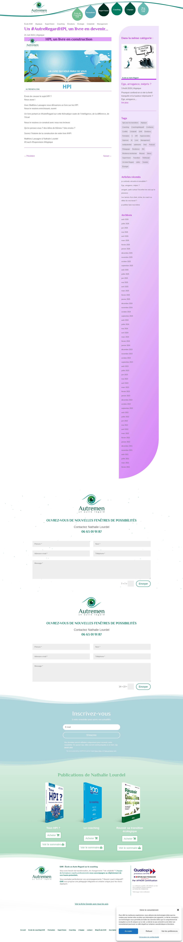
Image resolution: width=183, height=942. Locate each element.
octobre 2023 (126, 358)
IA (131, 140)
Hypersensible (145, 136)
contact (89, 930)
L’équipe (81, 930)
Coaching (61, 24)
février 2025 (125, 295)
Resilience (136, 149)
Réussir (142, 153)
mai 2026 (124, 232)
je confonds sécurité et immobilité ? (134, 181)
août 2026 (124, 219)
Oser (145, 145)
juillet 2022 (125, 417)
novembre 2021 (126, 450)
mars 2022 (125, 433)
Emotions (148, 131)
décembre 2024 (126, 303)
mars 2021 (125, 463)
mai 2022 (124, 425)
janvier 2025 (125, 299)
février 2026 (125, 245)
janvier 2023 (125, 396)
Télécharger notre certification (141, 892)
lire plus (124, 103)
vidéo (138, 162)
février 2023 (125, 391)
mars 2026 (125, 240)
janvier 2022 (125, 442)
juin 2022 (124, 421)
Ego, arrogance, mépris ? (136, 84)
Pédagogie (126, 149)
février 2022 (125, 438)
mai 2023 (124, 379)
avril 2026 (124, 236)
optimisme (137, 145)
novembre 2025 (126, 257)
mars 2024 (125, 337)
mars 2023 (125, 387)
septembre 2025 (127, 266)
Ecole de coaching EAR (36, 930)
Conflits (124, 131)
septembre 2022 (127, 408)
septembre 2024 (127, 316)
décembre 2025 (126, 253)
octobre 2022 (126, 404)
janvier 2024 (125, 345)
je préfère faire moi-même (130, 205)
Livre (136, 140)
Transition (136, 158)
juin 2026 (124, 228)
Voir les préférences (169, 931)
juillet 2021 (125, 459)
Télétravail (146, 158)
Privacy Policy (98, 751)
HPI (136, 136)
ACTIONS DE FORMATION (140, 889)
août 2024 (124, 320)
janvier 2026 (125, 249)
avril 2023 (124, 383)
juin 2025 (124, 278)
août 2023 (124, 366)
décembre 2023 (126, 349)
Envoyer (143, 583)
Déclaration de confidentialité (149, 937)
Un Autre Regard (128, 162)
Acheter (51, 835)
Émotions (71, 24)
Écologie (80, 24)
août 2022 (124, 412)
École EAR (28, 24)
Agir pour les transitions (130, 123)
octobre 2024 (126, 312)
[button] (178, 910)
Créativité (90, 24)
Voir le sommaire (51, 844)
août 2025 (124, 270)
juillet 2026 (125, 224)
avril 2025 (124, 287)
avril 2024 (124, 333)
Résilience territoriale (129, 153)
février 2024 (125, 341)
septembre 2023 (127, 362)
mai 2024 (124, 329)
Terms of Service (108, 751)
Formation (125, 136)
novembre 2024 (126, 307)
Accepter (128, 931)
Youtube (145, 162)
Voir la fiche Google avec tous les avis (91, 904)
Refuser (149, 931)
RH (143, 149)
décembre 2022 (126, 400)
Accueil (23, 930)
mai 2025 (124, 282)
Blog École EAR (100, 930)
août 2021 (124, 454)
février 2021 (125, 467)
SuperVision (49, 24)
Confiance (149, 127)
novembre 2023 (126, 354)
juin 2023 (124, 375)
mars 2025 (125, 291)
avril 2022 (124, 429)
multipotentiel (126, 145)
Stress (149, 153)
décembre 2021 (126, 446)
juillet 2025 (125, 274)
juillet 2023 (125, 370)
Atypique (38, 24)
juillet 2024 (125, 324)
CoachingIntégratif (137, 127)
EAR (140, 131)
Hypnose (125, 140)
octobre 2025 (126, 261)
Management (102, 24)
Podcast (152, 145)
